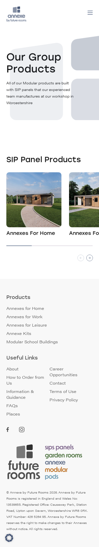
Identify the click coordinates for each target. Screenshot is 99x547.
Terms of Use (63, 391)
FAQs (12, 405)
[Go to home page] (18, 14)
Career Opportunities (63, 372)
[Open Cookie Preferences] (9, 540)
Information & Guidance (20, 394)
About (12, 369)
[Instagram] (21, 430)
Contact (58, 383)
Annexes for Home (25, 308)
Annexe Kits (18, 333)
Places (13, 414)
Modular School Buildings (32, 342)
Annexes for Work (24, 316)
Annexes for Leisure (26, 325)
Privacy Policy (64, 400)
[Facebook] (7, 430)
